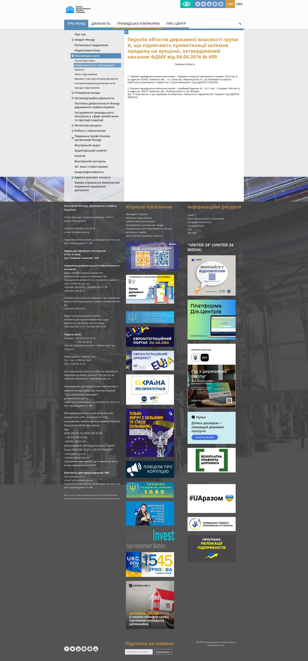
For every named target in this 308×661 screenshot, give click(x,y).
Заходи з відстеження (87, 87)
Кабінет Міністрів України (140, 221)
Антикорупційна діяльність (94, 98)
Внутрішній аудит (88, 145)
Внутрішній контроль (90, 161)
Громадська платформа (138, 23)
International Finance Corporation (206, 218)
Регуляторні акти (87, 56)
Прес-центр (176, 23)
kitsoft (221, 645)
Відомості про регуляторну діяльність (96, 78)
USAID (191, 214)
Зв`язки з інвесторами (91, 166)
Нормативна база (87, 50)
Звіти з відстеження (86, 74)
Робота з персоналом (90, 131)
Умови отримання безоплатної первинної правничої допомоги (97, 186)
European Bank (196, 225)
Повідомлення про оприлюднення (94, 65)
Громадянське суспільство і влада (144, 225)
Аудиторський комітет (91, 150)
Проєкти (79, 69)
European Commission (200, 222)
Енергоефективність (89, 172)
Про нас (80, 34)
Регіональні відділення (91, 45)
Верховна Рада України (139, 217)
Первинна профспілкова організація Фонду (92, 138)
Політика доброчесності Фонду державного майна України (97, 105)
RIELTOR (192, 232)
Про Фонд (76, 23)
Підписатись (163, 651)
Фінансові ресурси (88, 125)
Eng (239, 4)
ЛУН (190, 229)
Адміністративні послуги (93, 177)
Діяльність (100, 23)
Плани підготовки (85, 60)
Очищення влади (87, 93)
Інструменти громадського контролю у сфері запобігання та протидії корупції (96, 116)
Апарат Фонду (85, 40)
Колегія (80, 156)
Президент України (136, 214)
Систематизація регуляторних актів (95, 83)
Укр (230, 4)
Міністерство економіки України (144, 235)
